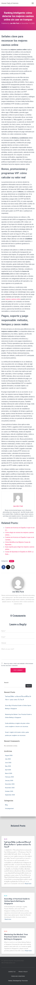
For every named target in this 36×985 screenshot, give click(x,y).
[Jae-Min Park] (18, 582)
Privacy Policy (23, 971)
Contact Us (11, 971)
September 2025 (10, 795)
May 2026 (8, 766)
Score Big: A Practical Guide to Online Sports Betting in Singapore (17, 901)
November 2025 (9, 787)
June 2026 (8, 762)
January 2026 (9, 780)
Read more (28, 883)
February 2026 (9, 777)
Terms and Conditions (18, 976)
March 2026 (8, 773)
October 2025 (9, 791)
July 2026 (8, 759)
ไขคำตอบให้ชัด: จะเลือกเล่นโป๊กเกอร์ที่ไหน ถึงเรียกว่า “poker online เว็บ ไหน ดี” (17, 844)
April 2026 (8, 769)
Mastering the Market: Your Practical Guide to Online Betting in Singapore (16, 936)
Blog (11, 561)
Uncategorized (9, 808)
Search (6, 682)
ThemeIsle (25, 980)
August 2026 (8, 755)
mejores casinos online (12, 299)
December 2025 (9, 784)
